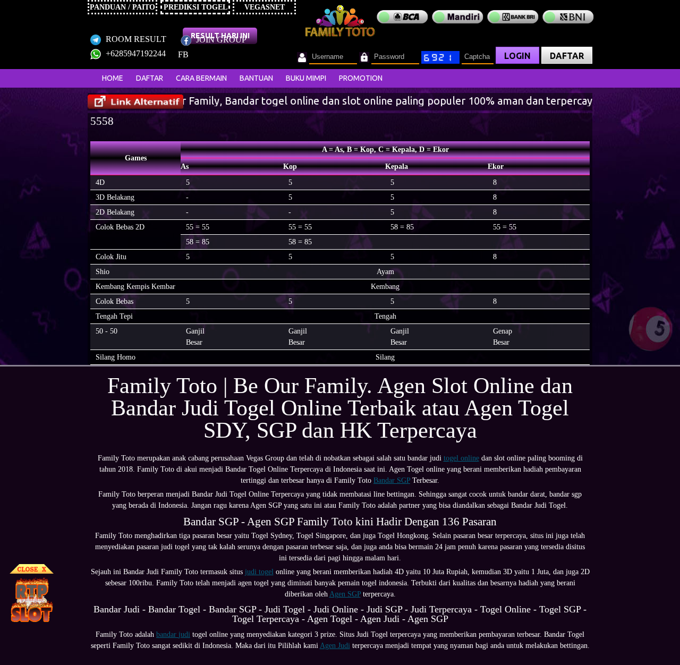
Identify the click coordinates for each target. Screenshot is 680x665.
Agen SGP (345, 594)
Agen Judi (335, 646)
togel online (461, 458)
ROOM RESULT (135, 39)
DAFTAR (567, 56)
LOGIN (517, 56)
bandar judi (173, 634)
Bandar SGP (391, 480)
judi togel (259, 572)
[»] (135, 102)
